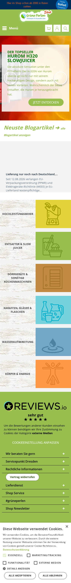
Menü (13, 28)
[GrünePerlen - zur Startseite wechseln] (36, 16)
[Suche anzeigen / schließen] (65, 28)
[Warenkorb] (48, 28)
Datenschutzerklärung (16, 549)
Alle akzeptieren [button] (20, 575)
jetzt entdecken (46, 102)
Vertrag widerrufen (22, 477)
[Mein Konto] (57, 28)
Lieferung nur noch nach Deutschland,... (32, 174)
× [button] (66, 526)
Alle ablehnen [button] (52, 575)
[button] (10, 78)
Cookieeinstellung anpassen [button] (35, 443)
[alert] (35, 553)
